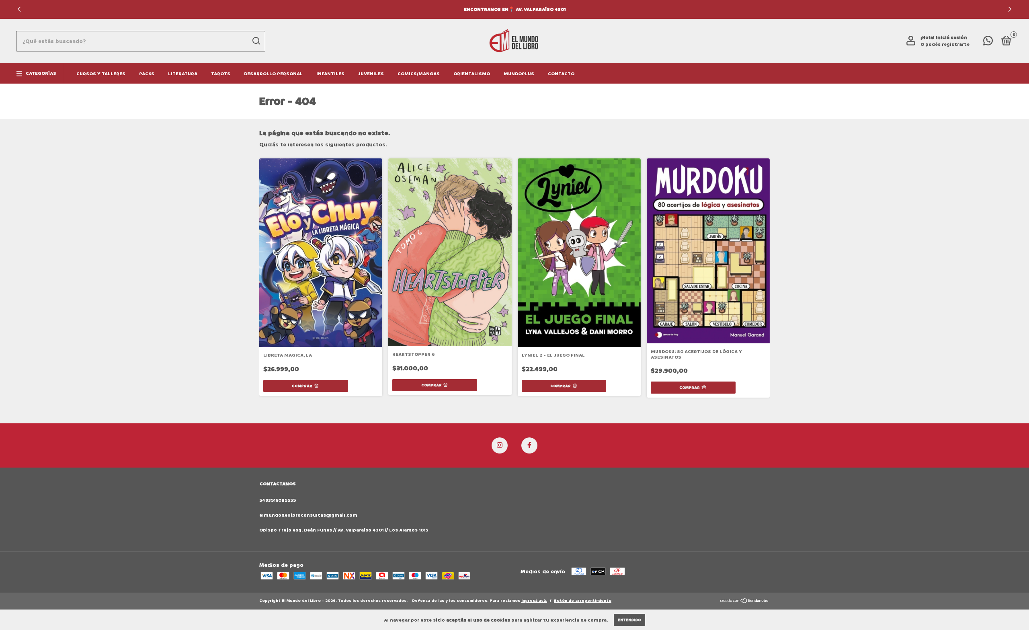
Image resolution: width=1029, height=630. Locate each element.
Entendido (629, 620)
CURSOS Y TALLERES (100, 73)
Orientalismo (471, 73)
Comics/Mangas (419, 73)
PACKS (146, 73)
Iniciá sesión (951, 37)
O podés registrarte (945, 44)
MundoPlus (519, 73)
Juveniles (371, 73)
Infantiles (330, 73)
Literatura (182, 73)
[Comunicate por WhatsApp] (988, 42)
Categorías (41, 73)
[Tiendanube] (744, 601)
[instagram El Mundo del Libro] (500, 445)
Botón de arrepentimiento (582, 600)
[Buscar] (255, 41)
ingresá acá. (534, 600)
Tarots (220, 73)
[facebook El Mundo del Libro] (529, 445)
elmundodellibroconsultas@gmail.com (308, 515)
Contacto (561, 73)
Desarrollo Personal (273, 73)
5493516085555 (277, 500)
